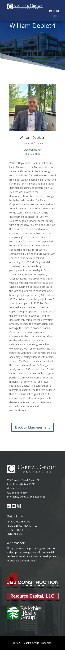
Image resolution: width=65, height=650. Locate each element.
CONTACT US (14, 533)
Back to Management (32, 427)
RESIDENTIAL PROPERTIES (22, 525)
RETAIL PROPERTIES (18, 521)
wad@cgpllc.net (32, 149)
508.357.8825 (22, 488)
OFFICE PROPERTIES (18, 529)
